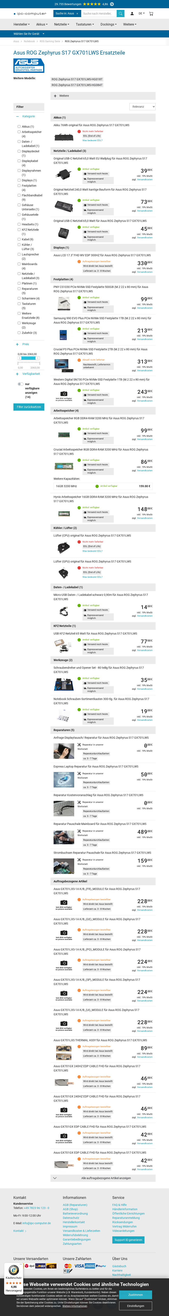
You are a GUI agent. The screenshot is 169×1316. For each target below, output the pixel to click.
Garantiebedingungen (77, 1239)
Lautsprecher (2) (30, 256)
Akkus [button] (40, 24)
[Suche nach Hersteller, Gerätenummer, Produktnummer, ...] (120, 13)
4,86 (81, 4)
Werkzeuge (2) (29, 325)
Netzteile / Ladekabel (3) (30, 276)
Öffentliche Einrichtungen (128, 1213)
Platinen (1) (29, 283)
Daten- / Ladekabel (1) (30, 144)
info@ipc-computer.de (36, 1223)
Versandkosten (145, 179)
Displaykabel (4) (30, 163)
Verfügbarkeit (31, 373)
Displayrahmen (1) (31, 173)
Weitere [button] (128, 24)
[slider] (19, 358)
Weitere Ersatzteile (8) (31, 315)
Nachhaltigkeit (121, 1274)
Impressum (70, 1226)
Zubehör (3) (29, 332)
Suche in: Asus (65, 13)
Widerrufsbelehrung (75, 1235)
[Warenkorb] (151, 13)
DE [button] (140, 13)
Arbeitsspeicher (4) (32, 134)
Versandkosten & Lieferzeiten (81, 1230)
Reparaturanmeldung (126, 1217)
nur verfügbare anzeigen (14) (32, 390)
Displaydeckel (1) (30, 153)
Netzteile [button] (60, 24)
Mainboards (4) (29, 266)
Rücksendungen (122, 1222)
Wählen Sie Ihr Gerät (26, 33)
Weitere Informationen (74, 1306)
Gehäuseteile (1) (30, 217)
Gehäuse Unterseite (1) (30, 207)
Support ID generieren (128, 1239)
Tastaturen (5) (29, 306)
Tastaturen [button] (84, 24)
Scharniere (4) (31, 298)
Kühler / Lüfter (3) (28, 247)
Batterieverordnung (75, 1213)
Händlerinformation (124, 1209)
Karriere (117, 1270)
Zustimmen (135, 1294)
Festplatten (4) (29, 188)
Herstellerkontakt (74, 1222)
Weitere (64, 95)
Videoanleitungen (123, 1230)
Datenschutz (71, 1217)
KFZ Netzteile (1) (30, 232)
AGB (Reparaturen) (75, 1205)
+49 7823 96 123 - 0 (36, 1208)
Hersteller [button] (20, 24)
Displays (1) (29, 180)
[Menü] (20, 1265)
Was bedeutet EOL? (92, 140)
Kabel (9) (27, 239)
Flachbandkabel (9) (32, 197)
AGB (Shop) (70, 1209)
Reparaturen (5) (30, 291)
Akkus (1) (28, 126)
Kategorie (28, 116)
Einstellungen (135, 1306)
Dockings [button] (107, 24)
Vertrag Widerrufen (124, 1226)
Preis (25, 344)
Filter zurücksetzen (29, 407)
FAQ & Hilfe (119, 1205)
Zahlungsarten (72, 1243)
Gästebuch (119, 1266)
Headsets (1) (30, 224)
